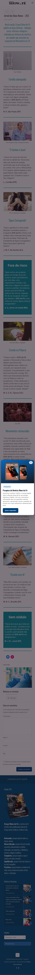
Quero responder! (10, 510)
